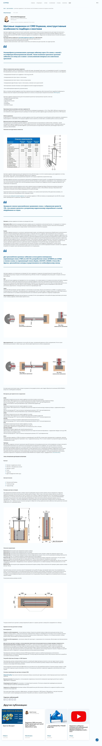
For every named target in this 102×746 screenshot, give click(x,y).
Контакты (64, 2)
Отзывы (59, 2)
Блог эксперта (10, 8)
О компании (52, 2)
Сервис (45, 2)
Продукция (39, 2)
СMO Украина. (57, 92)
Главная (33, 2)
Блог (70, 2)
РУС (97, 2)
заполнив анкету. (56, 452)
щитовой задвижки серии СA (26, 37)
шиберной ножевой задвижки (17, 196)
